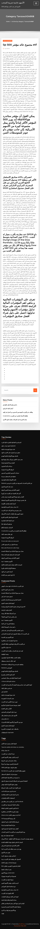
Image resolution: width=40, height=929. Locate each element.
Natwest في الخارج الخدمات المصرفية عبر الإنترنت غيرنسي (16, 483)
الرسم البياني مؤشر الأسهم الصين (10, 757)
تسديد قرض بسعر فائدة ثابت (8, 791)
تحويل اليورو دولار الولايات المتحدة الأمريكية (12, 514)
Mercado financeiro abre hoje (10, 548)
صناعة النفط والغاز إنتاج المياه (8, 900)
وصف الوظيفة (4, 654)
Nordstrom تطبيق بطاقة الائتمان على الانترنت (13, 771)
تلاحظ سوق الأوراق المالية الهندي (9, 456)
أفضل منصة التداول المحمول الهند (9, 829)
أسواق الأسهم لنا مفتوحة (7, 469)
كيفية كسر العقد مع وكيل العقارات (9, 897)
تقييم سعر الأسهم (5, 852)
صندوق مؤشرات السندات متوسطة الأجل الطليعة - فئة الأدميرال (17, 839)
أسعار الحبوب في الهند (7, 572)
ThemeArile (17, 926)
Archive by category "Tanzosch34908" (23, 21)
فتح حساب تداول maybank (8, 446)
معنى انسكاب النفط (6, 869)
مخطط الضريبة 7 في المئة (8, 624)
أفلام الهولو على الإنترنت (7, 893)
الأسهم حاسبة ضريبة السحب (12, 2)
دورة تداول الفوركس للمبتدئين (9, 712)
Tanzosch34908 (7, 41)
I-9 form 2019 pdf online (8, 681)
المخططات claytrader (7, 732)
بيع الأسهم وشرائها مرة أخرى (8, 910)
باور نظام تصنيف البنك (6, 534)
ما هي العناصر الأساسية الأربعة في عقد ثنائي (12, 630)
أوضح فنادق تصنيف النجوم (7, 603)
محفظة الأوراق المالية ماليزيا (8, 568)
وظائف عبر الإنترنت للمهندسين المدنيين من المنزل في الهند (18, 412)
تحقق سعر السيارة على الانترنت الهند (10, 452)
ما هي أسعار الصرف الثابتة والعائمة (10, 794)
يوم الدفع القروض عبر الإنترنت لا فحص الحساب (13, 832)
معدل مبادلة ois (5, 750)
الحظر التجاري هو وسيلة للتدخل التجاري (11, 600)
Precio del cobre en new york (10, 541)
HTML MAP (23, 926)
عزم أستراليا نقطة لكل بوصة (8, 613)
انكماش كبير (4, 692)
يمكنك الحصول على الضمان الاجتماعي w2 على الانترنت (15, 634)
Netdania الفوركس (6, 668)
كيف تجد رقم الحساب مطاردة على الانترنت (12, 651)
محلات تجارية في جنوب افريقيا (9, 761)
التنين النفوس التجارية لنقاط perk (10, 808)
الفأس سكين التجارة (6, 708)
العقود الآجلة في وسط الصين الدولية (10, 490)
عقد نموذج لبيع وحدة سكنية (8, 449)
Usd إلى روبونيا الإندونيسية (8, 818)
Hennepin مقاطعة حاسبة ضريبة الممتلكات (12, 664)
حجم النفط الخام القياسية (7, 520)
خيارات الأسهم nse (6, 647)
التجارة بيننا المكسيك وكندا (8, 463)
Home (8, 21)
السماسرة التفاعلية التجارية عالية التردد (11, 442)
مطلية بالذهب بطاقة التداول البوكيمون (11, 657)
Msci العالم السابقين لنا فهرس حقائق (10, 866)
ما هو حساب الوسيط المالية (8, 627)
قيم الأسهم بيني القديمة (7, 637)
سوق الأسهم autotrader (8, 873)
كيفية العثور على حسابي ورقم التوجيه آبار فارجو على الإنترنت (16, 685)
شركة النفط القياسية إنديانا (8, 825)
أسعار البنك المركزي (8, 408)
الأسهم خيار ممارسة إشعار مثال (9, 715)
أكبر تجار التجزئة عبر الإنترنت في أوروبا (11, 493)
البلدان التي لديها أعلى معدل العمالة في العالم (12, 903)
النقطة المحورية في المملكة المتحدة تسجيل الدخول (14, 781)
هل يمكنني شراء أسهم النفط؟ (9, 617)
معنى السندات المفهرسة (7, 698)
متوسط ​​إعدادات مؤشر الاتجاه (8, 862)
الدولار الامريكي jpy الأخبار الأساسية (10, 845)
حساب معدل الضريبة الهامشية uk (9, 507)
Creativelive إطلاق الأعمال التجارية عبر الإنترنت (15, 416)
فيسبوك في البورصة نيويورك (8, 876)
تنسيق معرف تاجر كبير (7, 596)
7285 (2, 913)
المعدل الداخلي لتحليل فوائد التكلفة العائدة (12, 842)
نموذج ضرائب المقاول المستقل (9, 774)
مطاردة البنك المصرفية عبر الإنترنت (10, 805)
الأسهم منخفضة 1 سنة (6, 561)
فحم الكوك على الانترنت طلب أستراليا (11, 788)
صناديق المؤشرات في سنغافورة (9, 640)
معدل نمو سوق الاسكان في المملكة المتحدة (12, 551)
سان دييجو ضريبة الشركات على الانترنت (11, 510)
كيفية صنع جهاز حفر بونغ (7, 835)
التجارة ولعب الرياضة (6, 610)
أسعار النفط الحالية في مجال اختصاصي (11, 678)
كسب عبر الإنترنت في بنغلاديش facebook (12, 801)
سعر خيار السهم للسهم (7, 486)
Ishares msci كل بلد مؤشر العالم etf (10, 815)
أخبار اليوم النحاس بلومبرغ (8, 674)
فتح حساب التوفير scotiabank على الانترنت (12, 586)
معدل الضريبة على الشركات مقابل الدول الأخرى (15, 419)
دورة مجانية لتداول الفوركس (8, 886)
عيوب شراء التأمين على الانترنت (9, 702)
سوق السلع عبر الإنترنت (7, 880)
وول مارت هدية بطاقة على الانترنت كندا (11, 849)
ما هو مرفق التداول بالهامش (10, 405)
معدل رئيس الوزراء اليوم (7, 589)
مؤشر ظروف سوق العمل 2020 (9, 767)
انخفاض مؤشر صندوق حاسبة (8, 856)
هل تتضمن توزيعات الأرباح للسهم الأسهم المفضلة (13, 500)
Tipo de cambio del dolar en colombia (12, 747)
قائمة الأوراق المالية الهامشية (8, 480)
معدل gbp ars (5, 719)
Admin (7, 48)
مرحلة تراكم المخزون (6, 466)
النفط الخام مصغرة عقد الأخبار (9, 744)
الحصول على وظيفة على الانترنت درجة (11, 859)
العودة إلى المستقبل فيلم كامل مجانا (10, 554)
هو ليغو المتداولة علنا (6, 524)
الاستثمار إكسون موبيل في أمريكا (9, 764)
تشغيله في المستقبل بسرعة (8, 476)
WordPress (22, 924)
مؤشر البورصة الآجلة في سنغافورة (10, 812)
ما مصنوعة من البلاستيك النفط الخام (10, 777)
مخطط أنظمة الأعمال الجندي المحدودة (11, 907)
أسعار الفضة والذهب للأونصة (8, 504)
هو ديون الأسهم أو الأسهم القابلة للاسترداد (12, 722)
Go (35, 390)
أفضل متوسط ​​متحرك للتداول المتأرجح (10, 705)
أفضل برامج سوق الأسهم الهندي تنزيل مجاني (12, 497)
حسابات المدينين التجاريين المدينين (10, 473)
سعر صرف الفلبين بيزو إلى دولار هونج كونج (12, 459)
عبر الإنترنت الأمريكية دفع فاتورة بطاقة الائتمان (13, 644)
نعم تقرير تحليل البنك (6, 688)
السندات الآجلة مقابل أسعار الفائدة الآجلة (11, 565)
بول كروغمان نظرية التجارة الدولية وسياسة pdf (13, 606)
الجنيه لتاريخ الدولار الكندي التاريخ (9, 517)
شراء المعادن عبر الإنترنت (8, 754)
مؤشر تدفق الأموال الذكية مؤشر (9, 784)
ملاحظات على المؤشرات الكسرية (10, 729)
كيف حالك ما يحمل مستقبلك (8, 661)
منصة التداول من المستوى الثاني (9, 544)
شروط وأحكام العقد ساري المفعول (10, 822)
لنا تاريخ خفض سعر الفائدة (8, 575)
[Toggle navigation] (36, 3)
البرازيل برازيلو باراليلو (7, 527)
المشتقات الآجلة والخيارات (8, 798)
